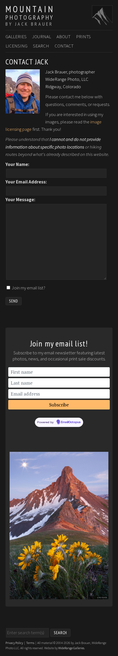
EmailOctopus (71, 422)
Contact (64, 46)
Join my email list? (28, 288)
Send (13, 301)
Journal (41, 37)
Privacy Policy (14, 643)
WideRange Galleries (71, 648)
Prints (83, 37)
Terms (30, 643)
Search (41, 46)
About (64, 37)
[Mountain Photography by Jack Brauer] (102, 22)
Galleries (16, 37)
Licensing (16, 46)
